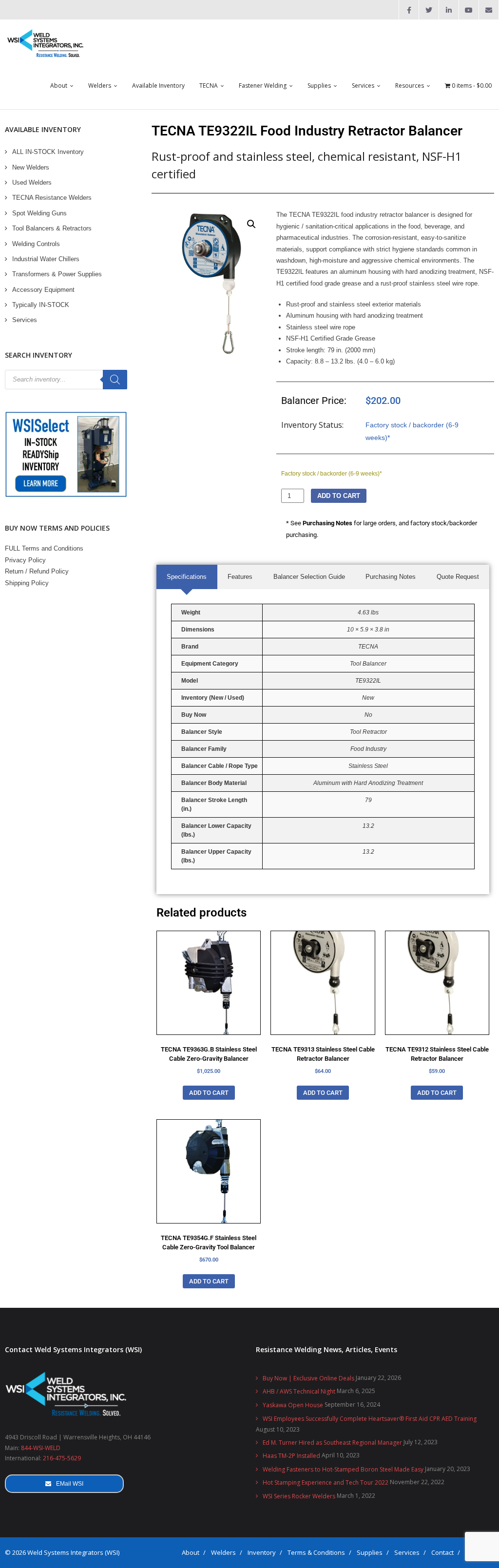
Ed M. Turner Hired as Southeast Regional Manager (332, 1442)
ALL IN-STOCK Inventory (48, 151)
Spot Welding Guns (39, 213)
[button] (251, 224)
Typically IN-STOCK (40, 304)
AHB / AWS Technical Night (299, 1391)
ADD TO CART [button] (209, 1092)
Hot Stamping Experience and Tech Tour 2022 (325, 1482)
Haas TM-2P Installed (291, 1456)
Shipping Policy (27, 583)
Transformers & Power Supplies (57, 274)
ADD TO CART (338, 495)
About (190, 1552)
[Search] (115, 379)
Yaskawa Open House (293, 1405)
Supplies (370, 1552)
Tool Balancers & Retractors (52, 228)
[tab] (186, 577)
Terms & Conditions (316, 1552)
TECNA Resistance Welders (52, 197)
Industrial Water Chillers (45, 259)
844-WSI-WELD (40, 1448)
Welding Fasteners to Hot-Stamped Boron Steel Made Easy (343, 1469)
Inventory (262, 1552)
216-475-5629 (62, 1458)
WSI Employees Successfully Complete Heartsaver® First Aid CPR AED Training (370, 1419)
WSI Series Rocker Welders (299, 1496)
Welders (223, 1552)
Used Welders (32, 182)
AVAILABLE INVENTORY (43, 129)
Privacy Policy (25, 560)
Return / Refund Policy (37, 571)
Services (24, 320)
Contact (442, 1552)
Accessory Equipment (43, 289)
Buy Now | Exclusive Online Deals (308, 1378)
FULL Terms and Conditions (44, 548)
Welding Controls (36, 244)
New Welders (30, 167)
